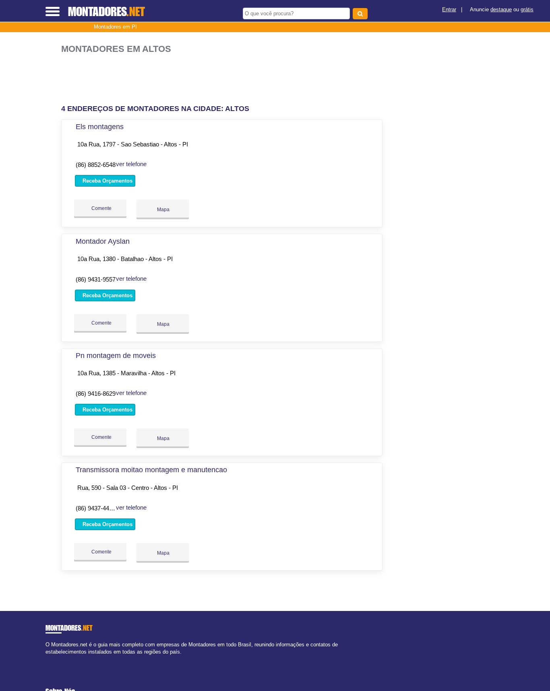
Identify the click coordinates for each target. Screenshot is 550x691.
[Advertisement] (224, 79)
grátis (527, 9)
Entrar (449, 9)
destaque (501, 9)
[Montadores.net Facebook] (47, 659)
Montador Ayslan (103, 241)
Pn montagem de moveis (116, 356)
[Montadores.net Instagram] (54, 659)
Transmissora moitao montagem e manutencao (151, 470)
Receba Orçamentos (106, 181)
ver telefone (131, 163)
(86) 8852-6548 (96, 164)
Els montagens (100, 127)
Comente (101, 208)
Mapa (163, 209)
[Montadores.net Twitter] (51, 659)
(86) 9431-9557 (96, 279)
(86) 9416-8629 (96, 393)
